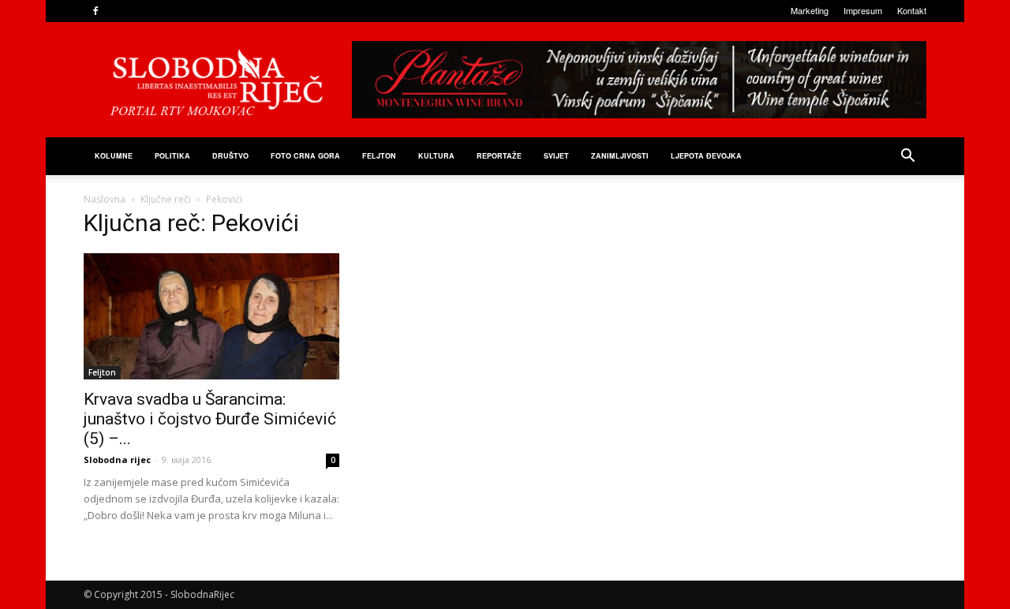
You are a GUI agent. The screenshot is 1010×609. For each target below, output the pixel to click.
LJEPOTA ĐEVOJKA (706, 156)
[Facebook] (95, 11)
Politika (172, 156)
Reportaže (499, 156)
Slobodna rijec (117, 459)
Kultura (436, 156)
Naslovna (104, 199)
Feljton (102, 372)
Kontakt (911, 10)
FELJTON (379, 156)
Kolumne (114, 156)
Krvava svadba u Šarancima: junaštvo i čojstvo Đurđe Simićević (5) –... (210, 419)
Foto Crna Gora (305, 156)
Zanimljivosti (620, 156)
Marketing (810, 10)
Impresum (863, 10)
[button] (907, 157)
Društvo (230, 156)
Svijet (556, 156)
